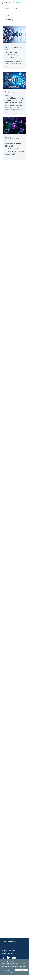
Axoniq (15, 8)
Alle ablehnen (8, 970)
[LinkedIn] (9, 958)
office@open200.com (8, 954)
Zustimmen (21, 970)
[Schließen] (27, 961)
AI (5, 141)
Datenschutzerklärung (20, 966)
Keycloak (7, 49)
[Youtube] (14, 958)
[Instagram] (3, 958)
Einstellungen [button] (14, 973)
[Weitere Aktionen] (24, 46)
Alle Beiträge (6, 8)
